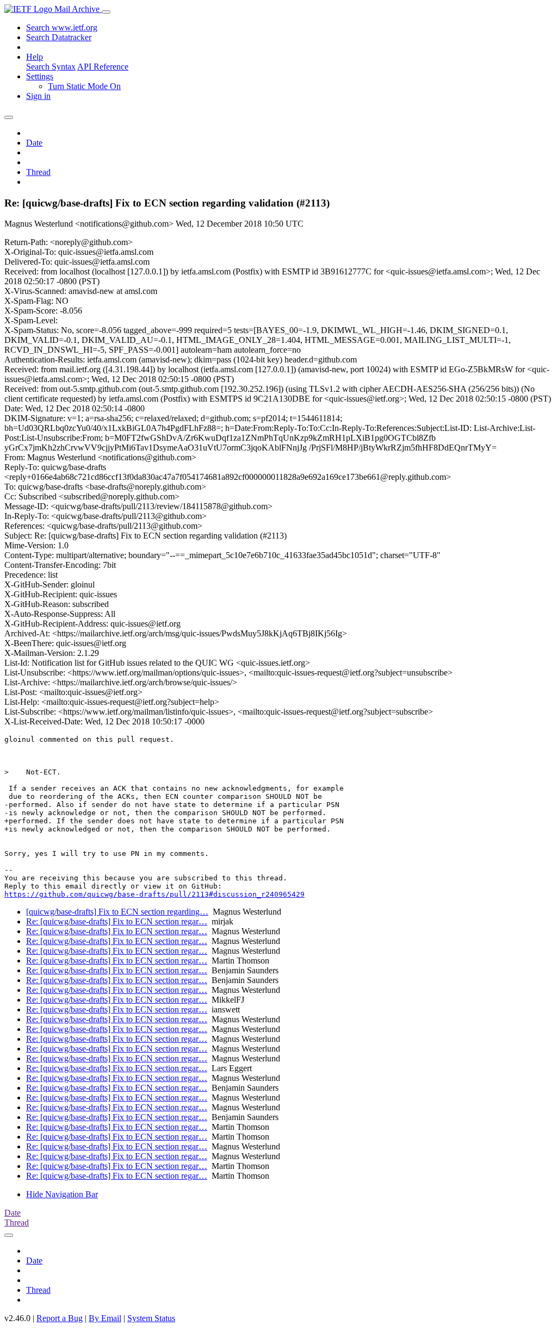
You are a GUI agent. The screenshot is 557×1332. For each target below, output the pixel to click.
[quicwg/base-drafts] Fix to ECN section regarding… (117, 911)
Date (34, 142)
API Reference (102, 66)
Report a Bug (59, 1318)
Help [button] (34, 56)
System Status (151, 1318)
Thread (38, 172)
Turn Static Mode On (84, 86)
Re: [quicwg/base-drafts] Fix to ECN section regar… (116, 921)
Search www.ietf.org (61, 27)
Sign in (38, 96)
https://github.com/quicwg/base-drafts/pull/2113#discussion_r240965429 (154, 894)
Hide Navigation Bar (62, 1194)
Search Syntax (51, 66)
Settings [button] (39, 76)
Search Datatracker (58, 37)
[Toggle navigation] (106, 12)
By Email (105, 1318)
